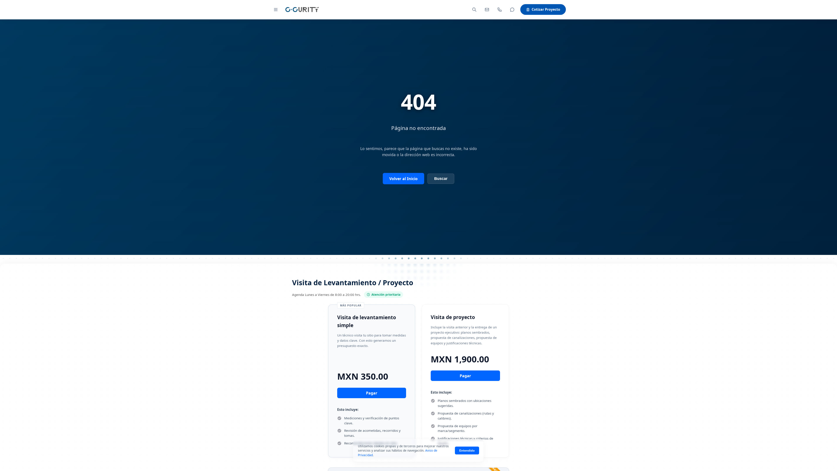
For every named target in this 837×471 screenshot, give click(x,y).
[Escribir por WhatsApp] (512, 9)
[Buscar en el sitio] (474, 9)
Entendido (467, 450)
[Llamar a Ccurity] (499, 9)
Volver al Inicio (403, 178)
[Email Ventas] (487, 9)
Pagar (371, 393)
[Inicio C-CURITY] (302, 9)
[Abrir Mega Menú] (275, 9)
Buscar (440, 178)
